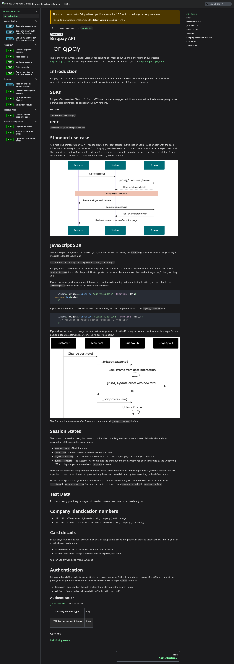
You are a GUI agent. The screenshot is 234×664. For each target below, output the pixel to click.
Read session (22, 56)
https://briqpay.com (60, 61)
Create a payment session (24, 50)
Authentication (11, 21)
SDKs (188, 18)
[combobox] (218, 4)
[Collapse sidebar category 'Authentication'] (36, 21)
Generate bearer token (26, 26)
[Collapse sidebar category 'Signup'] (36, 79)
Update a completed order (25, 139)
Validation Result (24, 104)
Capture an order (24, 126)
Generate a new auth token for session (25, 32)
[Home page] (52, 28)
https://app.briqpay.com (151, 61)
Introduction (11, 16)
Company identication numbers (199, 37)
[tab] (58, 604)
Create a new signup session (25, 91)
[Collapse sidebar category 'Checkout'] (36, 45)
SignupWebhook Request (23, 98)
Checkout (8, 44)
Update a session (24, 62)
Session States (192, 29)
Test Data (190, 33)
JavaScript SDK (192, 25)
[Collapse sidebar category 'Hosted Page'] (36, 110)
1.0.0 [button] (66, 4)
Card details (191, 41)
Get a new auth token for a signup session (26, 39)
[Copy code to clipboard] (176, 293)
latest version (100, 19)
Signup (7, 79)
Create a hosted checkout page (23, 115)
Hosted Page (10, 109)
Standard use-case (193, 21)
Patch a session (23, 67)
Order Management (13, 121)
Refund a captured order (24, 132)
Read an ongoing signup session (24, 84)
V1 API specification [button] (12, 11)
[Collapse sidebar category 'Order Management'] (36, 121)
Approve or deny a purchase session (24, 73)
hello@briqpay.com (60, 640)
